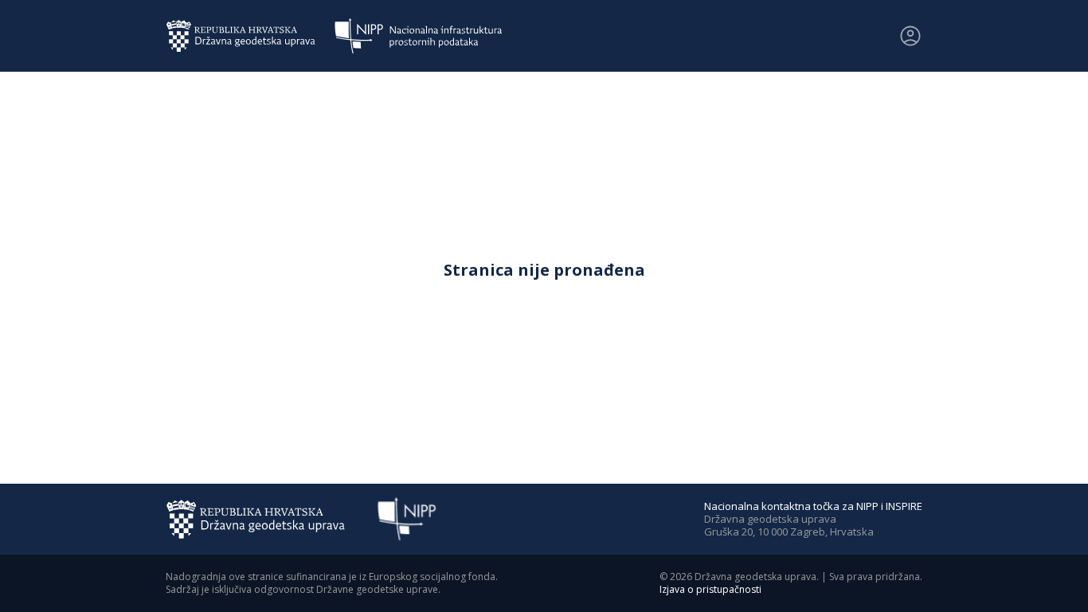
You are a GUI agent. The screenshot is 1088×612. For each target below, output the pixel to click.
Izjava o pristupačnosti (710, 589)
